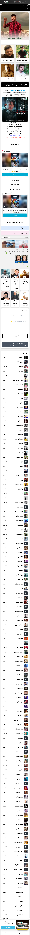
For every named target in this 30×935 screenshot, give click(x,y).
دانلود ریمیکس (15, 6)
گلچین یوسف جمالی (22, 79)
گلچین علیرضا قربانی (8, 79)
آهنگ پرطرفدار (4, 6)
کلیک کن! (15, 174)
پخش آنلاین (14, 144)
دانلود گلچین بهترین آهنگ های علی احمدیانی (15, 137)
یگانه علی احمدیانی (25, 304)
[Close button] (29, 918)
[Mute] (6, 166)
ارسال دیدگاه (16, 336)
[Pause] (3, 166)
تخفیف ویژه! (8, 927)
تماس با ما (3, 9)
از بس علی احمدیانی (15, 304)
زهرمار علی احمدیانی (6, 304)
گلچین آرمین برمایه (15, 42)
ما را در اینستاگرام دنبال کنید (18, 233)
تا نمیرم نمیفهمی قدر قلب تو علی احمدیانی (15, 284)
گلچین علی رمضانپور (22, 60)
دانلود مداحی (25, 9)
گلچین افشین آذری (7, 60)
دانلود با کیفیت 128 (15, 184)
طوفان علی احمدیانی (25, 282)
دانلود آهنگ (26, 6)
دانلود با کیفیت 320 (15, 189)
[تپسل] (2, 151)
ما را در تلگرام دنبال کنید (19, 228)
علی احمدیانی (13, 90)
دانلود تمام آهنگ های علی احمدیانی (15, 222)
